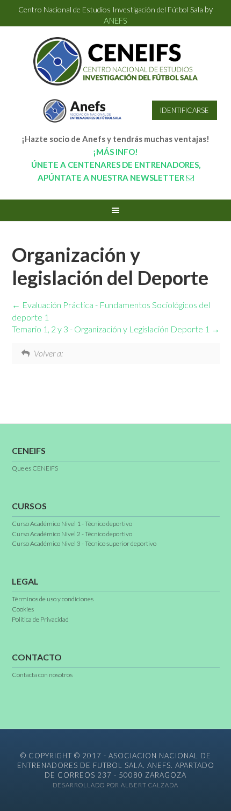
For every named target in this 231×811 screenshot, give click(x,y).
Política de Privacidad (40, 619)
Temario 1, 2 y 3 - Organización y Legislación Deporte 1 (111, 329)
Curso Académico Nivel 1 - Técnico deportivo (72, 524)
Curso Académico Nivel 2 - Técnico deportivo (72, 534)
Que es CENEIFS (35, 468)
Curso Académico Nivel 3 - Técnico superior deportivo (84, 543)
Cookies (23, 609)
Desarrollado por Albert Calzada (115, 784)
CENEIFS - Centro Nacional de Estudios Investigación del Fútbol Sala (116, 61)
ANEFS (115, 20)
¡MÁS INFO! (115, 151)
